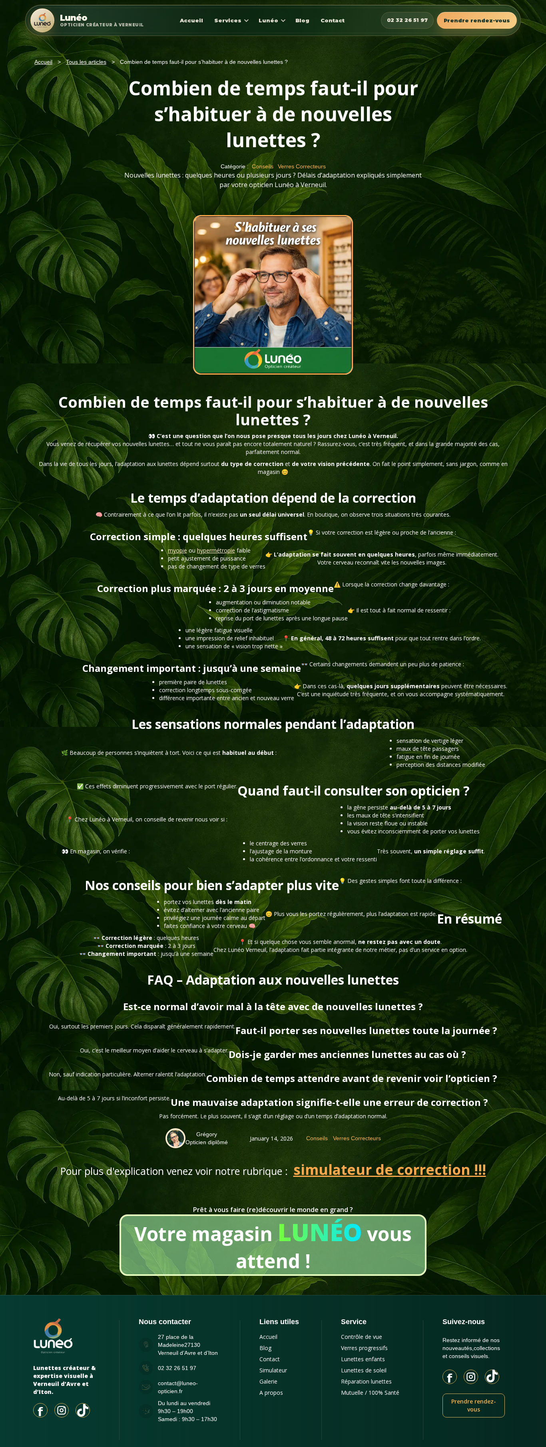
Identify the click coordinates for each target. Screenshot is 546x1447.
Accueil (191, 20)
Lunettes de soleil (364, 1370)
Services (227, 20)
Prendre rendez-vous (477, 20)
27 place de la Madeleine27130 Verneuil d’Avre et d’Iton (188, 1345)
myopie (177, 550)
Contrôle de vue (361, 1336)
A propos (271, 1392)
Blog (302, 20)
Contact (333, 20)
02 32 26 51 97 (407, 20)
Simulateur (273, 1370)
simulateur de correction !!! (389, 1169)
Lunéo (268, 20)
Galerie (268, 1381)
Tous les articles (86, 62)
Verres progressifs (364, 1348)
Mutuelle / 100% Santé (370, 1392)
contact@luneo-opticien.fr (178, 1387)
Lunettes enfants (363, 1359)
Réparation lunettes (366, 1381)
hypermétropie (216, 550)
